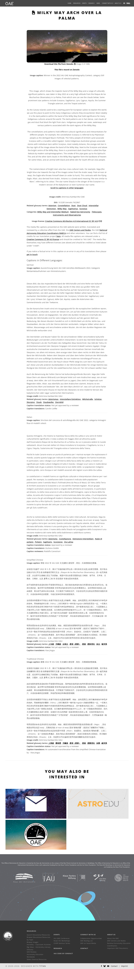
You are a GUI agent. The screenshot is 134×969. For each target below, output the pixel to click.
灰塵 (98, 743)
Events (57, 935)
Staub (39, 402)
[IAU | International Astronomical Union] (45, 877)
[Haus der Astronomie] (21, 877)
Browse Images (32, 942)
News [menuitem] (98, 3)
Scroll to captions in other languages (67, 188)
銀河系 (104, 743)
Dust (73, 205)
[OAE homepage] (9, 3)
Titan (42, 966)
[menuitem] (76, 3)
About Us (111, 935)
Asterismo (53, 539)
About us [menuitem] (118, 3)
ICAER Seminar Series (62, 943)
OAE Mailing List (86, 941)
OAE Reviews (32, 952)
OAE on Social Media (88, 943)
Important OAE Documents (117, 948)
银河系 (104, 644)
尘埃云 (66, 644)
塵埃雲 (58, 743)
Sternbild (59, 402)
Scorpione (58, 542)
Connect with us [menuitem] (107, 3)
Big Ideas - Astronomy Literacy (38, 947)
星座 (84, 644)
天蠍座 (66, 743)
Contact (84, 948)
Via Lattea (68, 542)
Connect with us (88, 935)
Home (69, 3)
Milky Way (62, 208)
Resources (76, 3)
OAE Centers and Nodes (80, 230)
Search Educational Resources (38, 935)
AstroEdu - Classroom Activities (39, 945)
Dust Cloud (82, 205)
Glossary (30, 949)
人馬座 (51, 743)
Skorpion (31, 402)
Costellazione (65, 539)
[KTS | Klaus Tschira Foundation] (70, 877)
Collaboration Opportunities (91, 938)
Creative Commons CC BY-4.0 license (43, 239)
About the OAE (113, 938)
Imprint (124, 966)
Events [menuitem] (84, 3)
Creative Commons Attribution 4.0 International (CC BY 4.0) (71, 221)
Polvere (38, 542)
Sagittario (47, 542)
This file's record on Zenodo (67, 69)
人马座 (51, 644)
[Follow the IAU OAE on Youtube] (129, 3)
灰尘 (98, 644)
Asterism (52, 205)
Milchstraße (87, 399)
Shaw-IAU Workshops (62, 941)
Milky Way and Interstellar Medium (53, 212)
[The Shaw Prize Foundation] (118, 877)
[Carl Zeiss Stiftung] (96, 877)
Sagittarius (73, 208)
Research (91, 3)
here (59, 236)
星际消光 (91, 644)
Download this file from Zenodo (59, 64)
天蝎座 (58, 644)
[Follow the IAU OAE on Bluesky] (104, 966)
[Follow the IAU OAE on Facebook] (101, 966)
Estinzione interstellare (83, 539)
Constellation (64, 205)
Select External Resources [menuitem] (37, 959)
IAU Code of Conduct (63, 953)
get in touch (32, 254)
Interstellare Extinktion (70, 399)
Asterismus (53, 399)
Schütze (98, 399)
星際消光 (91, 743)
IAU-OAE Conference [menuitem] (61, 938)
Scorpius (83, 208)
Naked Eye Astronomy (80, 212)
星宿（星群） (75, 644)
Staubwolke (48, 402)
